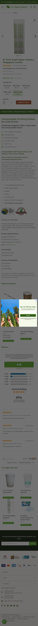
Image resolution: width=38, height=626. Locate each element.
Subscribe (28, 315)
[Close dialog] (36, 300)
